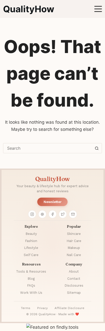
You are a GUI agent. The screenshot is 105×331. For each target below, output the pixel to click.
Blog (31, 279)
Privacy (42, 308)
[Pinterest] (42, 214)
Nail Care (74, 255)
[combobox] (47, 148)
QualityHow (28, 9)
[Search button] (97, 148)
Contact (73, 279)
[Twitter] (63, 214)
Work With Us (31, 293)
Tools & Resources (31, 271)
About (74, 271)
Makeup (74, 248)
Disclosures (73, 285)
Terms (25, 308)
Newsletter (53, 202)
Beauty (31, 234)
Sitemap (74, 293)
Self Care (31, 255)
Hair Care (74, 241)
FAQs (31, 285)
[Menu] (98, 9)
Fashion (31, 241)
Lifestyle (31, 248)
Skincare (74, 234)
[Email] (73, 214)
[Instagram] (32, 214)
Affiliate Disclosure (69, 308)
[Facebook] (52, 214)
